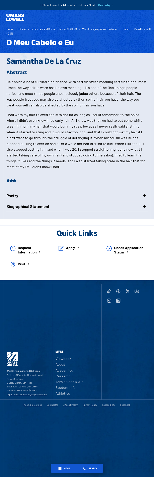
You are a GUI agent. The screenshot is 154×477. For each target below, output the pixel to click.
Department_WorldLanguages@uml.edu (27, 394)
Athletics (63, 393)
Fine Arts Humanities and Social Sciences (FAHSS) (47, 29)
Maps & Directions (32, 404)
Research (63, 376)
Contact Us (52, 404)
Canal (126, 29)
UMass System (70, 404)
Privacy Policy (90, 404)
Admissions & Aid (69, 381)
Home (9, 29)
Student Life (65, 387)
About (60, 364)
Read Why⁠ (104, 5)
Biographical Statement (28, 206)
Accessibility (108, 404)
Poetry (12, 195)
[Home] (15, 17)
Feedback (125, 404)
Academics (64, 370)
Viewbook (63, 358)
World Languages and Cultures (100, 29)
